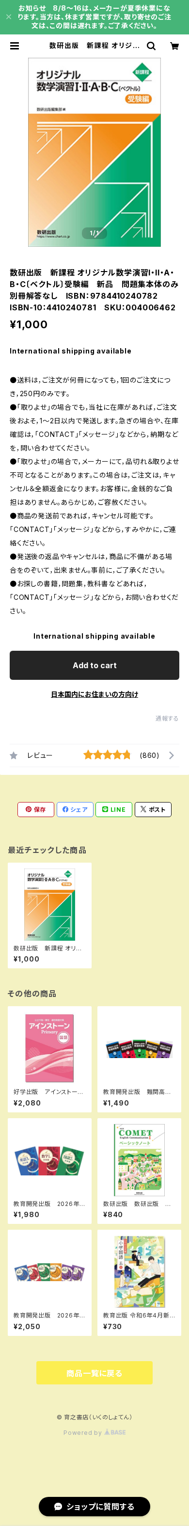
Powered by (83, 1432)
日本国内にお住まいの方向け (94, 694)
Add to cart (95, 665)
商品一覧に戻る (94, 1373)
